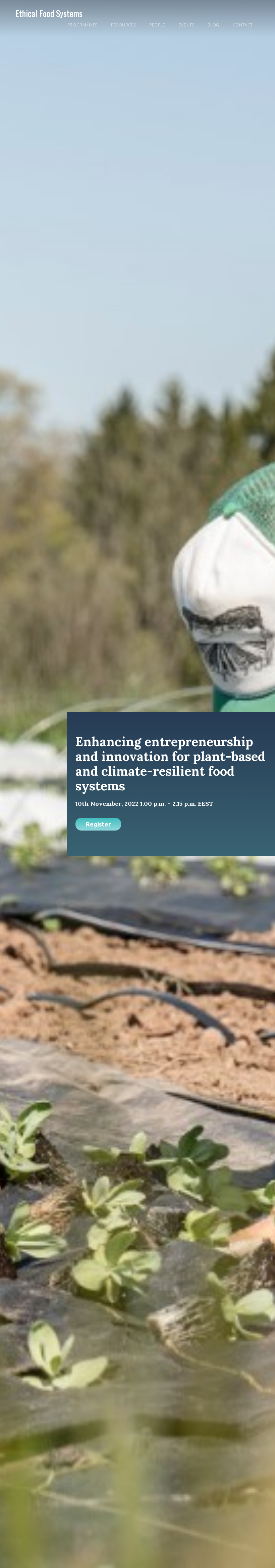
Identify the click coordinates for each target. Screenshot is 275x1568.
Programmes (82, 24)
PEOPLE (157, 24)
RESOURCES (123, 24)
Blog (213, 24)
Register (98, 824)
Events (187, 24)
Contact (243, 24)
